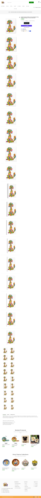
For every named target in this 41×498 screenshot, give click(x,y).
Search (31, 2)
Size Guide (23, 20)
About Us (26, 483)
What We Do (26, 486)
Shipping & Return (17, 486)
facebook (36, 483)
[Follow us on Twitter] (24, 29)
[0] (38, 2)
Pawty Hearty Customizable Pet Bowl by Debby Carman (15, 469)
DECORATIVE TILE (23, 444)
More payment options (26, 27)
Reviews (8, 414)
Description (4, 414)
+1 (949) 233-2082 (38, 7)
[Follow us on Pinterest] (25, 29)
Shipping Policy (12, 414)
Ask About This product (32, 20)
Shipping (27, 20)
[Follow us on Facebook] (23, 29)
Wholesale (26, 489)
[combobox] (20, 2)
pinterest (36, 486)
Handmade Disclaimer (18, 483)
